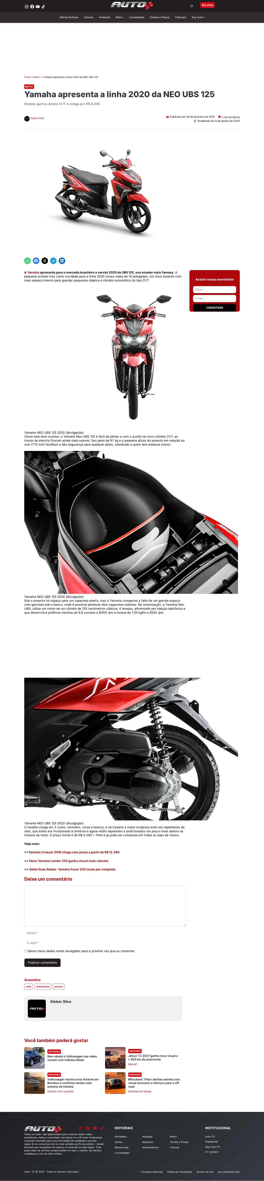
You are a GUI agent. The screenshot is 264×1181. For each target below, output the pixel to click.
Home (27, 77)
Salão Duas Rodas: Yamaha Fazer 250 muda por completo (72, 869)
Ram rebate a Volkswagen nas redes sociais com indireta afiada (72, 1058)
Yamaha (33, 272)
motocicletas (42, 986)
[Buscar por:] (191, 6)
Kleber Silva (37, 118)
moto (28, 986)
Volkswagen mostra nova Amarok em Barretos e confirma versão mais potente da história (73, 1083)
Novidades (54, 1051)
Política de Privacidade (179, 1171)
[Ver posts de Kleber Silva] (27, 119)
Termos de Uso (205, 1171)
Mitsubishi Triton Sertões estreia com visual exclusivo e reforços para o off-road (154, 1083)
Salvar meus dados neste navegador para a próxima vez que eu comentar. (81, 951)
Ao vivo (207, 5)
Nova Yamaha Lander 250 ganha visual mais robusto (68, 861)
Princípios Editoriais (152, 1171)
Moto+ (37, 77)
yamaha (58, 986)
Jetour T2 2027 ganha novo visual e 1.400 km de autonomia (153, 1057)
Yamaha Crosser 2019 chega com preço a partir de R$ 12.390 (74, 852)
